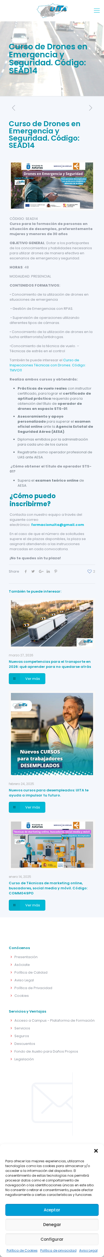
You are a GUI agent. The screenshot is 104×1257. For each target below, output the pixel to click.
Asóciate (22, 964)
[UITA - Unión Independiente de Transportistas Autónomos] (52, 11)
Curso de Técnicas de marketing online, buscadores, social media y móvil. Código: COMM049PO (48, 888)
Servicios (22, 1028)
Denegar (52, 1224)
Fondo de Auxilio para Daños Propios (46, 1051)
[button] (96, 1150)
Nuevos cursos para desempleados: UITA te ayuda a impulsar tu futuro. (49, 793)
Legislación (24, 1059)
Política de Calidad (30, 972)
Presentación (26, 956)
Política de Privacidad (33, 987)
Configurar (52, 1239)
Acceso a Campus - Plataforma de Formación (54, 1020)
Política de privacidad (58, 1250)
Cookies (21, 995)
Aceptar (52, 1210)
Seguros (21, 1035)
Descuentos (24, 1043)
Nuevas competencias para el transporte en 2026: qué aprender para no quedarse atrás (50, 664)
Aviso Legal (88, 1250)
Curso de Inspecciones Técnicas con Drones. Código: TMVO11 (48, 365)
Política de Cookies (22, 1250)
